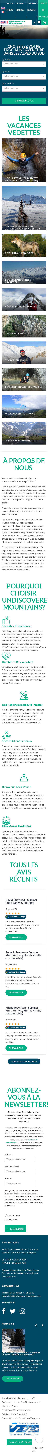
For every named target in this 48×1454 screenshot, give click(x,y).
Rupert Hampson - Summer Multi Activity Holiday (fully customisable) (23, 955)
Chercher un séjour (24, 101)
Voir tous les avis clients (24, 1061)
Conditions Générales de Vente (16, 1410)
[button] (43, 1325)
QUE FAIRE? (8, 83)
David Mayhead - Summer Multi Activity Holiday (21, 901)
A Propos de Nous (21, 6)
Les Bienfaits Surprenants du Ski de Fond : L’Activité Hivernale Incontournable (21, 1353)
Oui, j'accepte (14, 1215)
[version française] (2, 11)
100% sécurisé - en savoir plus (24, 1442)
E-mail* (8, 1178)
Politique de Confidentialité (14, 1414)
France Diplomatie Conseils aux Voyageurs (21, 1418)
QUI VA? (6, 71)
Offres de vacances (43, 10)
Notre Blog (8, 1323)
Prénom (8, 1154)
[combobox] (24, 64)
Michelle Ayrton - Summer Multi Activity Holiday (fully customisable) (23, 1010)
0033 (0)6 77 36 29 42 (23, 1292)
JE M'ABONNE (15, 1228)
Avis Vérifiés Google (17, 917)
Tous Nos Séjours (10, 6)
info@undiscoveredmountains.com (24, 1296)
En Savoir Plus (16, 937)
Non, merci (13, 1220)
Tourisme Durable (32, 6)
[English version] (3, 8)
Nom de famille (12, 1166)
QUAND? (6, 59)
